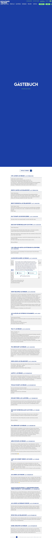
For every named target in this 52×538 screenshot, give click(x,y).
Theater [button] (29, 4)
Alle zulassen (32, 273)
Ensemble (24, 4)
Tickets (41, 4)
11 (24, 537)
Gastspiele (18, 4)
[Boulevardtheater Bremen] (5, 2)
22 (40, 537)
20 (37, 537)
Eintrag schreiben (25, 170)
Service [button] (35, 4)
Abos (48, 4)
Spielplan (12, 4)
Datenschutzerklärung (29, 270)
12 (25, 537)
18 (34, 537)
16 (31, 537)
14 (28, 537)
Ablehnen (20, 273)
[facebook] (50, 1)
